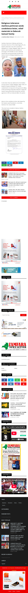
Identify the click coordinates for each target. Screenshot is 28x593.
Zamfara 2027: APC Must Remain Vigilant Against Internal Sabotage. (17, 190)
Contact (18, 591)
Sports (3, 505)
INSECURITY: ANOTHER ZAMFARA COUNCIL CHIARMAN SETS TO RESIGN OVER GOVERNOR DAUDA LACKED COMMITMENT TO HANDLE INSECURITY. (18, 527)
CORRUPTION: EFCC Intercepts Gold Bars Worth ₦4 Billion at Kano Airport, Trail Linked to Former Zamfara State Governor (17, 175)
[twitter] (12, 1)
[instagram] (16, 1)
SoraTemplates (11, 567)
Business (4, 502)
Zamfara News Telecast (8, 37)
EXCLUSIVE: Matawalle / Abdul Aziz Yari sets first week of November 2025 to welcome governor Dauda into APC (18, 396)
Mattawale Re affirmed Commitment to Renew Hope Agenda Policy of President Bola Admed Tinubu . (17, 184)
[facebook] (9, 1)
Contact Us (3, 370)
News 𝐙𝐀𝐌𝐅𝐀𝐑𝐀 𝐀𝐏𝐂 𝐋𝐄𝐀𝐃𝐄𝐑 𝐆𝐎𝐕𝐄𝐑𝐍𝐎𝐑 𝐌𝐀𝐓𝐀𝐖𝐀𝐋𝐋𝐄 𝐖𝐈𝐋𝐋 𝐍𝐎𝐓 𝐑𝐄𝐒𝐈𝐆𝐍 (18, 414)
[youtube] (24, 383)
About (15, 368)
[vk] (11, 383)
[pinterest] (18, 1)
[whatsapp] (17, 380)
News (15, 502)
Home (2, 17)
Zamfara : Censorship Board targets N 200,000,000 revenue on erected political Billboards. (18, 405)
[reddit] (24, 380)
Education (10, 502)
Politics (20, 502)
